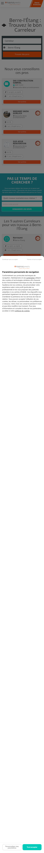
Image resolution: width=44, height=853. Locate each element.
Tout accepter (32, 847)
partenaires (30, 278)
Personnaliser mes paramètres (12, 847)
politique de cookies (22, 311)
